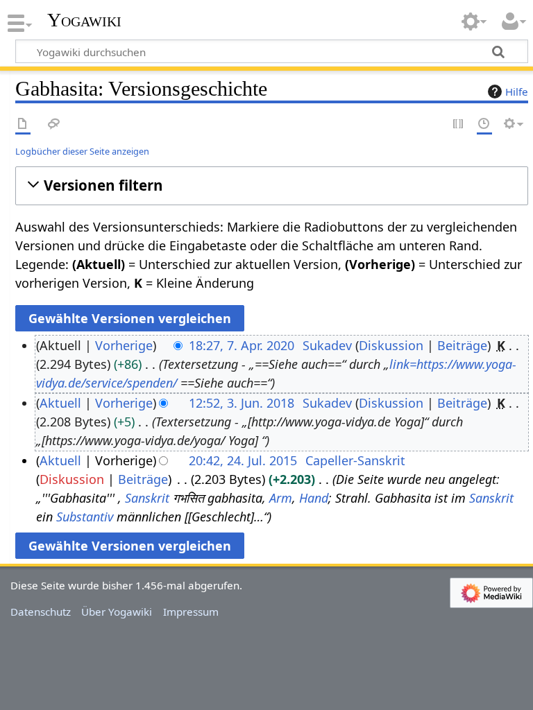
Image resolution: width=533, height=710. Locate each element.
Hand (313, 498)
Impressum (191, 611)
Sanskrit (147, 498)
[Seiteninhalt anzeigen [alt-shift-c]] (23, 124)
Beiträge (462, 345)
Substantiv (84, 516)
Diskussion (391, 345)
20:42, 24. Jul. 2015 (243, 460)
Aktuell (60, 403)
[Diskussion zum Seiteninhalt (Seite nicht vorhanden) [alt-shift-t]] (54, 124)
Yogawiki (84, 20)
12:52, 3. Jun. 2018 (241, 403)
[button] (271, 185)
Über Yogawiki (116, 611)
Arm (280, 498)
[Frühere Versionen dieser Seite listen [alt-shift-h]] (484, 124)
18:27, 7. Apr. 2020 (241, 345)
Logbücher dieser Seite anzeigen (82, 151)
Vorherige (124, 345)
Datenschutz (40, 611)
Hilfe (516, 91)
